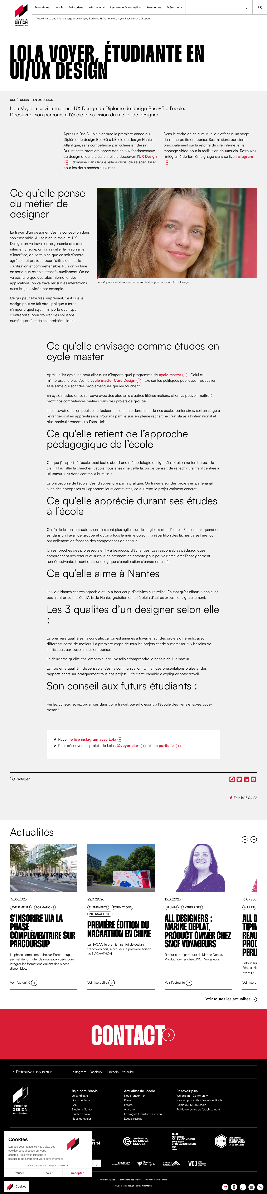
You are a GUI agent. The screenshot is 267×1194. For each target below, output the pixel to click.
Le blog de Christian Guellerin (143, 1114)
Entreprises (76, 7)
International (96, 7)
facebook (96, 1072)
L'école (58, 7)
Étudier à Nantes (82, 1109)
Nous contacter (81, 1118)
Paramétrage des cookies (130, 1179)
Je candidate (80, 1095)
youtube (128, 1072)
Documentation (81, 1100)
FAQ (74, 1104)
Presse (128, 1104)
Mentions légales (107, 1179)
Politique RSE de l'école (191, 1104)
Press (127, 1100)
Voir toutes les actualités (228, 998)
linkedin (113, 1072)
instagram (79, 1072)
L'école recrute (133, 1118)
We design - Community (192, 1095)
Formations (42, 7)
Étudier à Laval (81, 1114)
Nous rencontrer (134, 1095)
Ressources (153, 7)
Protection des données (156, 1179)
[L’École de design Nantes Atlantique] (21, 15)
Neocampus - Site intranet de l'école (199, 1100)
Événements (174, 7)
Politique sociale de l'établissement (198, 1109)
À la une (129, 1109)
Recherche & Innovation (125, 7)
